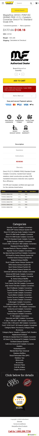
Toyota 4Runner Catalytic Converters (19, 290)
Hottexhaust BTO (19, 349)
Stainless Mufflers (19, 353)
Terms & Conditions (19, 424)
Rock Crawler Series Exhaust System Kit (19, 262)
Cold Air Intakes (19, 367)
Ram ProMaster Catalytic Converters (19, 288)
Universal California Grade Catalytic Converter (19, 272)
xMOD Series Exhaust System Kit (19, 281)
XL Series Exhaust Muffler (19, 279)
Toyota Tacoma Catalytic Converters (19, 297)
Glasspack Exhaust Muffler (20, 246)
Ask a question (25, 26)
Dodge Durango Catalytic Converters (19, 241)
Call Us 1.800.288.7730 (19, 431)
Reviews (19, 162)
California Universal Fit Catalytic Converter (19, 344)
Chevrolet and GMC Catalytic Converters (19, 318)
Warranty (19, 167)
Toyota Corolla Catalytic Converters (19, 293)
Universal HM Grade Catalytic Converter (19, 274)
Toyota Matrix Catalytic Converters (19, 295)
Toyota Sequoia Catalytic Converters (19, 314)
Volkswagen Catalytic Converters (19, 302)
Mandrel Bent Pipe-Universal (19, 351)
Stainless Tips (19, 358)
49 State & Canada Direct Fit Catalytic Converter (19, 337)
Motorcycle (19, 360)
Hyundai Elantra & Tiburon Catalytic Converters (19, 248)
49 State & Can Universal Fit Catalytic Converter (19, 339)
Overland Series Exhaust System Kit (19, 258)
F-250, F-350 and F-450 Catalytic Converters (19, 321)
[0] (36, 3)
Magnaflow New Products (19, 426)
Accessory (19, 363)
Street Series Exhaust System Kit (19, 269)
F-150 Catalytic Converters (19, 316)
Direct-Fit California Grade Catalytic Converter (19, 232)
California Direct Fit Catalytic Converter (19, 304)
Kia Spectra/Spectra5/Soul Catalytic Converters (19, 253)
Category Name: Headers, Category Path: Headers (19, 332)
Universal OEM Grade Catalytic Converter (19, 276)
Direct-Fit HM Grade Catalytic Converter (19, 234)
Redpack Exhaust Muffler (19, 260)
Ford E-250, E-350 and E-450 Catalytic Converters (19, 244)
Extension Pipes (19, 365)
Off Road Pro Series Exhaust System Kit (19, 255)
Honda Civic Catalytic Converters (19, 311)
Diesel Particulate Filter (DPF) (19, 355)
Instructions (19, 156)
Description (19, 144)
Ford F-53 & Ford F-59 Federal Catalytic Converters (19, 325)
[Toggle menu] (3, 3)
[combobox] (24, 3)
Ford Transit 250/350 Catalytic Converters (19, 283)
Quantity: (18, 70)
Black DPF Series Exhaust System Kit (19, 230)
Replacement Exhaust (19, 335)
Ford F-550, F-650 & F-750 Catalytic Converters (19, 307)
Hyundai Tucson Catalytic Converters (19, 227)
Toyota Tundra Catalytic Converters (19, 300)
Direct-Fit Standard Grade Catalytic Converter (19, 239)
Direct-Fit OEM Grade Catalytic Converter (19, 237)
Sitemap (19, 421)
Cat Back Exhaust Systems (19, 342)
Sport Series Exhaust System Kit (20, 267)
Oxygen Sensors (19, 369)
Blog (19, 428)
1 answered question (10, 26)
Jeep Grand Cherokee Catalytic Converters (19, 286)
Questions (19, 150)
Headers (19, 346)
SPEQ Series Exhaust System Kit (20, 265)
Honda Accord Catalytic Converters (19, 309)
